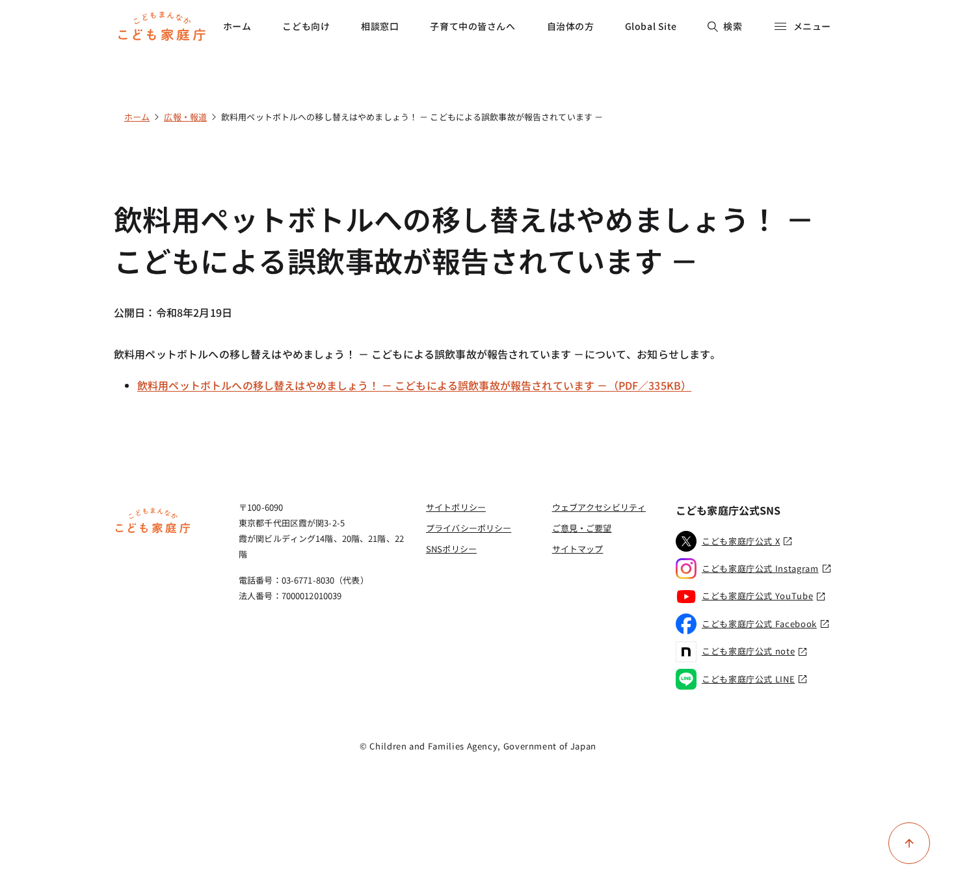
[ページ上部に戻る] (909, 843)
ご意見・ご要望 (582, 528)
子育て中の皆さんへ (472, 26)
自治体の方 (570, 26)
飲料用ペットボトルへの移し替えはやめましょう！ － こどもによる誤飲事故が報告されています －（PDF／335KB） (414, 385)
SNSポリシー (451, 549)
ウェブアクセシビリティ (599, 507)
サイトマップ (578, 549)
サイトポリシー (456, 507)
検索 (732, 26)
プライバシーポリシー (468, 528)
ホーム (237, 26)
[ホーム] (153, 531)
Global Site (651, 26)
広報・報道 (185, 117)
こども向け (306, 26)
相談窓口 (380, 26)
